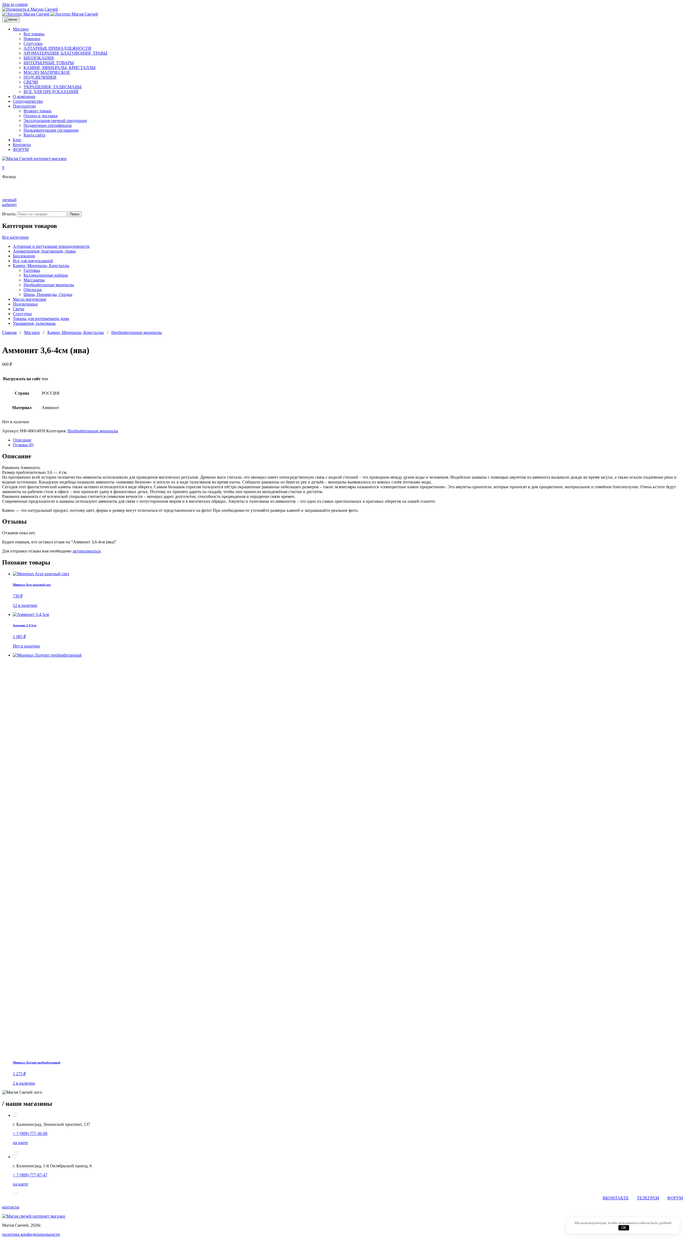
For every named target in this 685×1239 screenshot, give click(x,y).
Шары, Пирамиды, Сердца (48, 294)
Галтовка (32, 270)
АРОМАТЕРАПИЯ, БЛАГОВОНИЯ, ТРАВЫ (65, 53)
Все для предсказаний (33, 260)
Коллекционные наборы (46, 275)
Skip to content (15, 4)
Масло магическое (29, 299)
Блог (17, 140)
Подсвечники (25, 304)
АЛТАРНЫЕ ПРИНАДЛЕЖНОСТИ (57, 48)
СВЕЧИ (31, 82)
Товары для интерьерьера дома (41, 318)
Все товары (34, 34)
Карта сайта (34, 135)
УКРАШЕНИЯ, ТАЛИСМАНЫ (53, 87)
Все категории (15, 237)
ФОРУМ (21, 149)
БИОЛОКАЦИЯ (39, 58)
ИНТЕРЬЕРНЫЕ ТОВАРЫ (49, 62)
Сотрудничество (28, 101)
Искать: (9, 214)
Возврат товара (37, 111)
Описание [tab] (22, 440)
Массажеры (34, 280)
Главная (9, 332)
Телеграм (648, 1198)
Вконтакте (616, 1198)
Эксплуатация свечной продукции (55, 120)
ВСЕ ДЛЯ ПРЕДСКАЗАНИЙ (51, 91)
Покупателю (24, 106)
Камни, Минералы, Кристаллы (41, 265)
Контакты (22, 144)
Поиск (74, 214)
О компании (24, 96)
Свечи (18, 309)
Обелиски (33, 289)
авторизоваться (86, 551)
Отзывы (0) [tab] (23, 445)
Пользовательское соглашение (51, 130)
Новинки (32, 38)
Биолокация (24, 256)
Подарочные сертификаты (48, 125)
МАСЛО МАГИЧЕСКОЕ (47, 72)
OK (623, 1228)
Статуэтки (33, 43)
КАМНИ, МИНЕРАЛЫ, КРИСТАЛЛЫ (60, 67)
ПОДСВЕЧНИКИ (40, 77)
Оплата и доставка (41, 115)
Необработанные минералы (49, 285)
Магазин (21, 29)
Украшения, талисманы (34, 323)
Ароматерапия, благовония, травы (44, 251)
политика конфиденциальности (31, 1234)
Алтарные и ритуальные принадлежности (51, 246)
